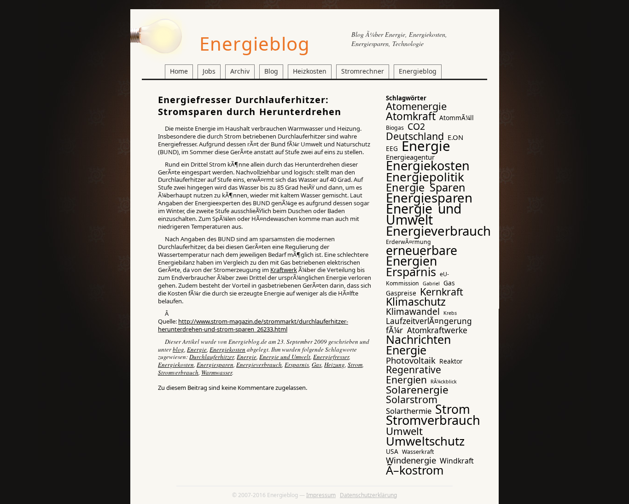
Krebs (450, 313)
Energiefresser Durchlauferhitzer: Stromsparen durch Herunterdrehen (249, 105)
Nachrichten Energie (418, 344)
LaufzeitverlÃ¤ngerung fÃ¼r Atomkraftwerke (429, 325)
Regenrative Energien (413, 374)
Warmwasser (216, 372)
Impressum (321, 495)
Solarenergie (417, 389)
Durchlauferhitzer (211, 357)
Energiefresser (331, 357)
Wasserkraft (418, 452)
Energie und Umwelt (284, 357)
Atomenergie (416, 106)
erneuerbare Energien (421, 255)
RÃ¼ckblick (444, 381)
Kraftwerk (283, 270)
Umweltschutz (425, 441)
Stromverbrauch (178, 372)
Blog (271, 71)
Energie (197, 349)
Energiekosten (227, 349)
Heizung (334, 364)
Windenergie (411, 460)
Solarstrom (411, 399)
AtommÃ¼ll (456, 117)
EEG (392, 148)
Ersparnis (297, 364)
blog (178, 349)
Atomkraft (411, 116)
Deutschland (415, 136)
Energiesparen (215, 364)
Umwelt (404, 431)
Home (179, 71)
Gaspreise (401, 293)
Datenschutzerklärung (368, 495)
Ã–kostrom (415, 470)
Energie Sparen (426, 187)
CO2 (416, 126)
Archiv (240, 71)
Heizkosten (309, 71)
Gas (316, 364)
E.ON (455, 137)
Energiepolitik (425, 176)
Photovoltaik (411, 360)
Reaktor (451, 361)
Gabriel (431, 283)
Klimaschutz (416, 301)
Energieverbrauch (259, 364)
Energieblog (254, 43)
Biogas (395, 128)
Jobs (209, 71)
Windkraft (457, 461)
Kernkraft (441, 291)
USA (392, 451)
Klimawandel (413, 312)
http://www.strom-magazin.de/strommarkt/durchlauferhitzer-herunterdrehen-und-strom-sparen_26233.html (253, 325)
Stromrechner (362, 71)
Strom (355, 364)
